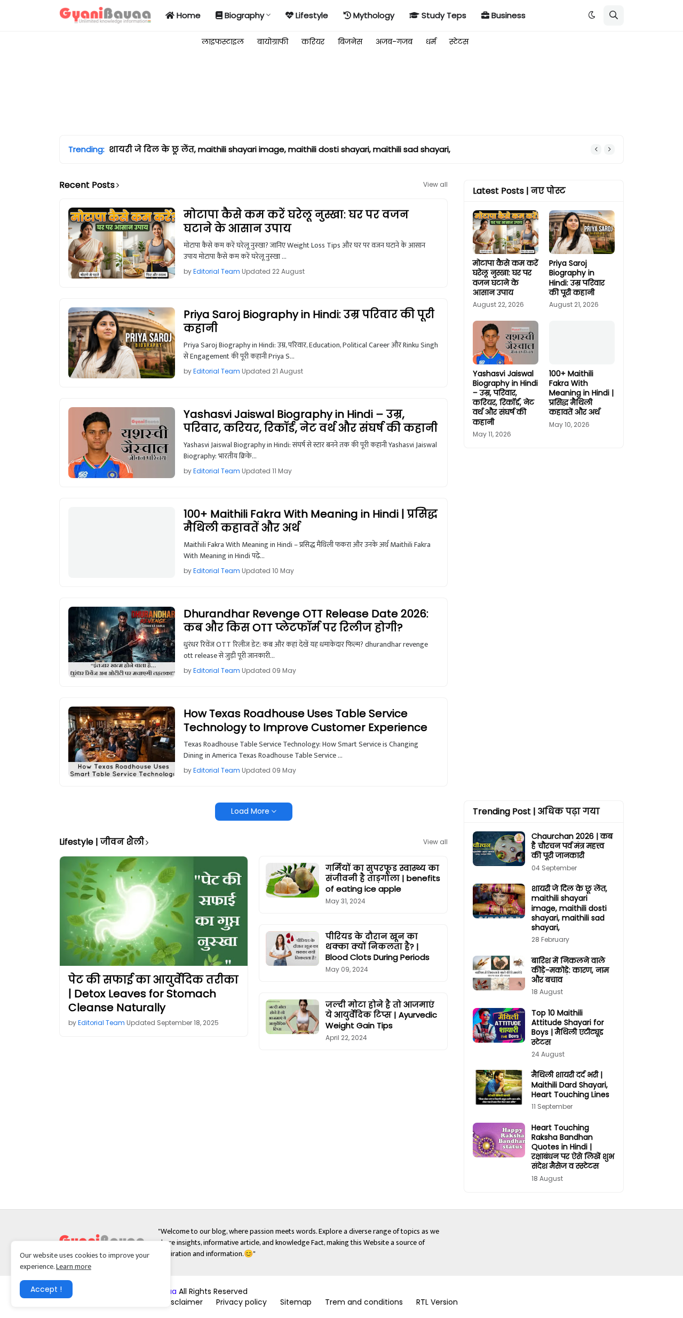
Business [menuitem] (507, 15)
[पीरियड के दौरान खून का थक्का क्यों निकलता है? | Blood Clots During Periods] (292, 948)
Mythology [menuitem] (372, 15)
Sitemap (296, 1302)
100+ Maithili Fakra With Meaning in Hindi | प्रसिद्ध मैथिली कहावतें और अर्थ (311, 521)
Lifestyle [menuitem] (310, 15)
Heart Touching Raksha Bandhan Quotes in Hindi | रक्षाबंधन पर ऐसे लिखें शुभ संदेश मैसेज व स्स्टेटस (572, 1147)
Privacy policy (241, 1302)
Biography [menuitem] (243, 15)
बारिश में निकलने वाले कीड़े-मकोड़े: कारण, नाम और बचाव (217, 149)
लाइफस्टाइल (223, 41)
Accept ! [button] (46, 1289)
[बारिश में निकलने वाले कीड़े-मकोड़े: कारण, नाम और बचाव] (499, 973)
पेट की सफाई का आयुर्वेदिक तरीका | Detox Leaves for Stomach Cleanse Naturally (153, 993)
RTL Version (437, 1302)
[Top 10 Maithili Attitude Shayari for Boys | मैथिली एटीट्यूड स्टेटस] (499, 1025)
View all (435, 184)
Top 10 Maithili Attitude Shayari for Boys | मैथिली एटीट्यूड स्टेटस (567, 1027)
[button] (591, 15)
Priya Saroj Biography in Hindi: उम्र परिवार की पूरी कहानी (309, 321)
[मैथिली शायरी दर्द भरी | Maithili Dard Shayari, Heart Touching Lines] (499, 1087)
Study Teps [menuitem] (442, 15)
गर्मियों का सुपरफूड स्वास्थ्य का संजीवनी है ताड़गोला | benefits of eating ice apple (382, 878)
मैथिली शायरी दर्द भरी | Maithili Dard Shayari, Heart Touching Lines (570, 1084)
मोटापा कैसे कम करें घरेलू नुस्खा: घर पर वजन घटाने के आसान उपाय (296, 221)
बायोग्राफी (272, 41)
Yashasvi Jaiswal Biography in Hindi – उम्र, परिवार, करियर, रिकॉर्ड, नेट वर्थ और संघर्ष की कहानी (311, 421)
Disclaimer (183, 1302)
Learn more (73, 1266)
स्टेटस (458, 41)
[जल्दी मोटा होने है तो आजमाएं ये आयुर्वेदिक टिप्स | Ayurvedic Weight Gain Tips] (292, 1016)
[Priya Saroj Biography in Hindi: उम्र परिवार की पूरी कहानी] (121, 342)
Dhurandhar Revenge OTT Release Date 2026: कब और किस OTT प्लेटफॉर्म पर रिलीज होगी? (306, 620)
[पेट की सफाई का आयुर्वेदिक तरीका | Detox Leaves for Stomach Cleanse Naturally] (154, 911)
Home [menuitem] (187, 15)
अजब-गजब (394, 41)
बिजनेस (350, 41)
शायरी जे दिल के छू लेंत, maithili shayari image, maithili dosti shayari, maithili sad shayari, (569, 908)
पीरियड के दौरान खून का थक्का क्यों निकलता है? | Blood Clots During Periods (377, 947)
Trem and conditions (364, 1302)
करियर (312, 41)
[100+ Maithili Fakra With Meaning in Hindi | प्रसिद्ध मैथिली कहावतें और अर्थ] (121, 542)
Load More (250, 811)
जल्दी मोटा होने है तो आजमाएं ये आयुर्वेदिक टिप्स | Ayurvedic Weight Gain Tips (381, 1015)
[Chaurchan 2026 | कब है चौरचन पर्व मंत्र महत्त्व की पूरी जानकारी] (499, 848)
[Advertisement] (253, 92)
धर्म (431, 41)
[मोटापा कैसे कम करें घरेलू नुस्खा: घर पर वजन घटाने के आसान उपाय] (121, 243)
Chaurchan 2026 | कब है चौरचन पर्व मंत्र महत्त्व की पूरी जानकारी (572, 846)
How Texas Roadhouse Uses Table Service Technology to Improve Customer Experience (305, 720)
